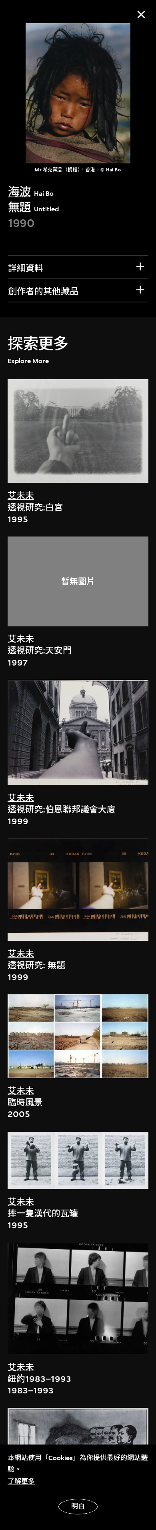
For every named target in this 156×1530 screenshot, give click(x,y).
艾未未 (21, 496)
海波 (19, 192)
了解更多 (21, 1481)
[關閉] (141, 14)
